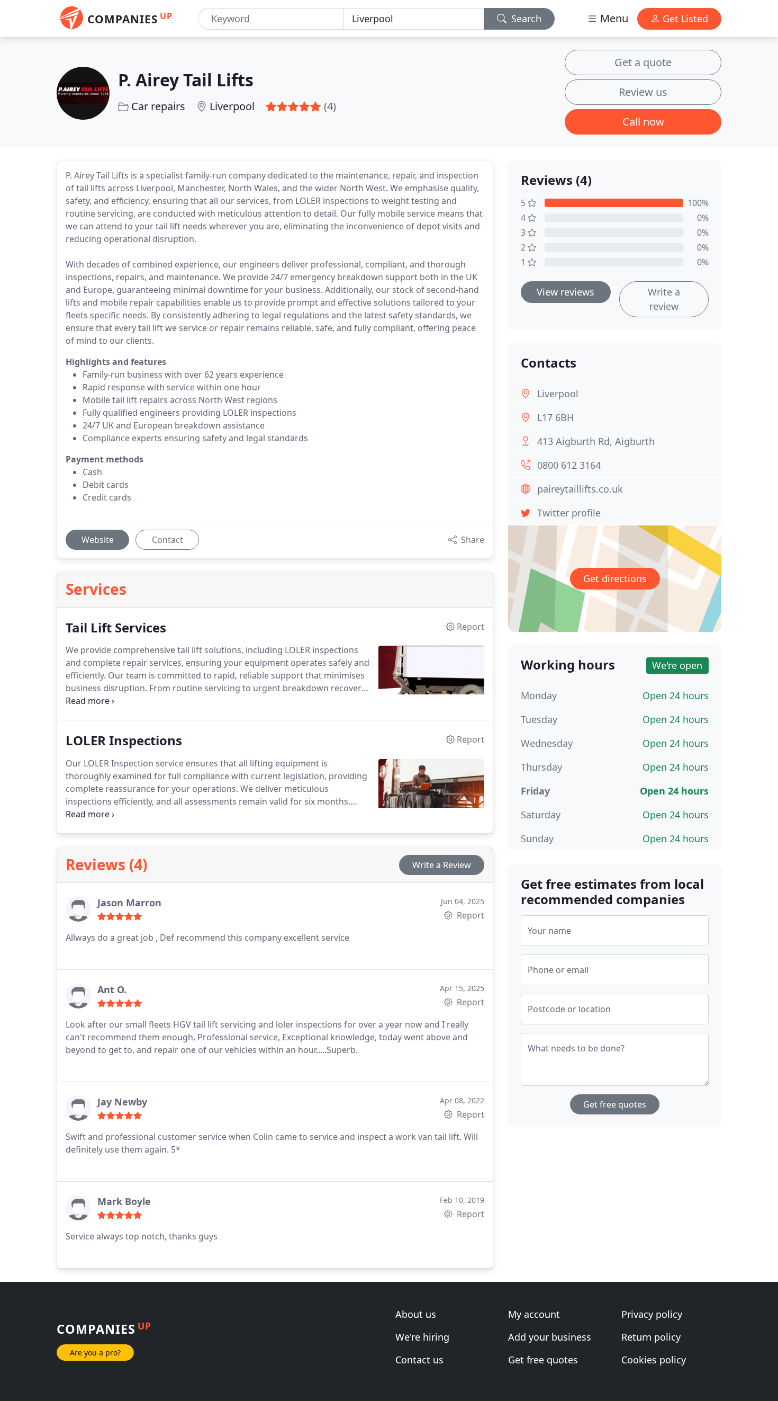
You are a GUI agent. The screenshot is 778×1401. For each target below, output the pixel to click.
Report (469, 915)
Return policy (651, 1337)
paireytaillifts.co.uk (580, 489)
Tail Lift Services (116, 628)
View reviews (565, 291)
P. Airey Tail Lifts (186, 79)
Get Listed (684, 18)
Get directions (615, 578)
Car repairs (158, 106)
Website (98, 540)
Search (525, 18)
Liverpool (232, 106)
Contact (167, 540)
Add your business (549, 1337)
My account (534, 1314)
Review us (643, 92)
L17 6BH (555, 417)
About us (415, 1314)
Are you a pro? (95, 1353)
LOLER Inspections (124, 740)
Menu (613, 18)
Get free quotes (614, 1104)
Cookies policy (653, 1359)
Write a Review (441, 865)
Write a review (664, 299)
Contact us (419, 1359)
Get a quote (643, 62)
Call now (643, 121)
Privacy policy (651, 1314)
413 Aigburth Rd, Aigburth (596, 441)
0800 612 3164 (569, 465)
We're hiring (422, 1337)
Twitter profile (569, 512)
